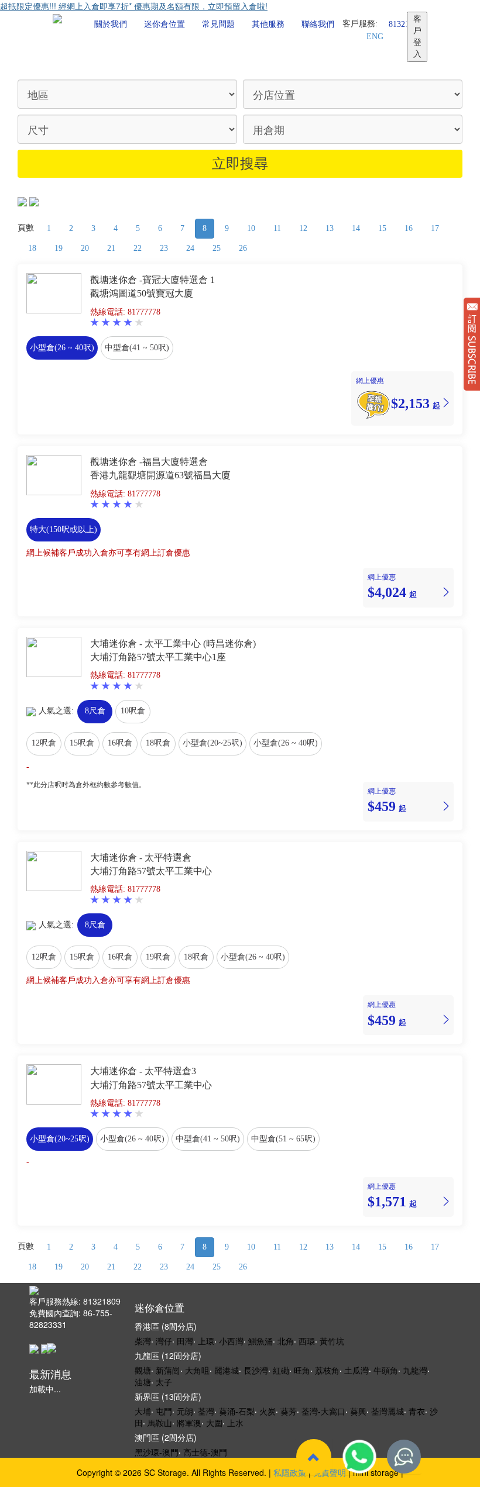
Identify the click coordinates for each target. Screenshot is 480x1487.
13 (329, 228)
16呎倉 (120, 743)
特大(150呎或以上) (63, 529)
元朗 (185, 1411)
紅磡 (281, 1370)
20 (85, 248)
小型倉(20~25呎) (212, 743)
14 (356, 228)
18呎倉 (158, 743)
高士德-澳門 (205, 1452)
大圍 (214, 1423)
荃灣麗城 (387, 1411)
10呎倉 (133, 710)
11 (277, 228)
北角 (285, 1341)
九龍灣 (415, 1370)
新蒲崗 (168, 1370)
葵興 (358, 1411)
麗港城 (226, 1370)
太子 (164, 1382)
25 (216, 248)
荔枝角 (327, 1370)
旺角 (302, 1370)
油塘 (143, 1382)
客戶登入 (417, 36)
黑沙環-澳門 (157, 1452)
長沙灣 (256, 1370)
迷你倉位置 (164, 24)
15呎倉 (82, 743)
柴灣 (143, 1341)
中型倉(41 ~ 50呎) (137, 347)
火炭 (267, 1411)
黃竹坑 (332, 1341)
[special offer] (373, 402)
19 (58, 248)
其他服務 (268, 24)
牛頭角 (385, 1370)
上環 (206, 1341)
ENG (374, 36)
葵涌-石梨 (237, 1411)
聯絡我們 (317, 24)
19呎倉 (158, 957)
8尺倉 (95, 710)
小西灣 (231, 1341)
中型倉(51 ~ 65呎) (283, 1138)
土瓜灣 (356, 1370)
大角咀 (197, 1370)
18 (32, 248)
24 (190, 248)
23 (164, 248)
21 (111, 248)
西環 (307, 1341)
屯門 (164, 1411)
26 (243, 248)
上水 (235, 1423)
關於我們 (110, 24)
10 (251, 228)
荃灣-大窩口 (323, 1411)
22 (137, 248)
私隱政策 (289, 1472)
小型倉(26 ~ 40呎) (62, 347)
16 (408, 228)
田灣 (185, 1341)
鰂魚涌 (260, 1341)
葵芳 (288, 1411)
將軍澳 (189, 1423)
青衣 (417, 1411)
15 (382, 228)
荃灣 (206, 1411)
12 (303, 228)
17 (435, 228)
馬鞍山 (160, 1423)
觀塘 (143, 1370)
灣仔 (164, 1341)
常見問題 (218, 24)
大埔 (143, 1411)
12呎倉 (44, 743)
